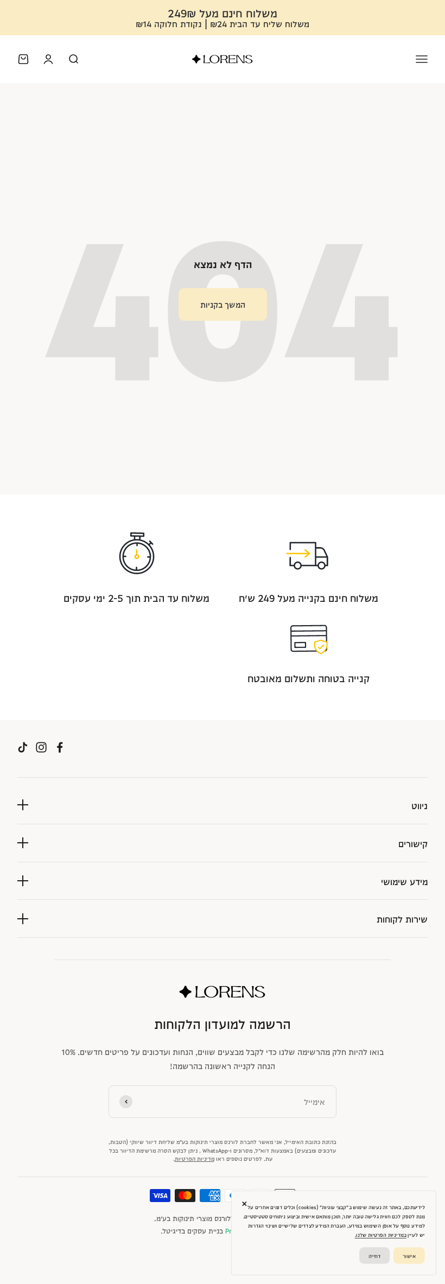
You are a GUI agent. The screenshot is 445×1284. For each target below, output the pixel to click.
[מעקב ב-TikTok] (22, 747)
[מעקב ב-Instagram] (41, 747)
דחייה (374, 1255)
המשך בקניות (222, 304)
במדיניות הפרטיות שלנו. (380, 1235)
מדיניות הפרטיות (194, 1158)
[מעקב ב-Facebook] (59, 747)
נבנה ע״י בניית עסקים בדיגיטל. (223, 1230)
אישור (409, 1255)
